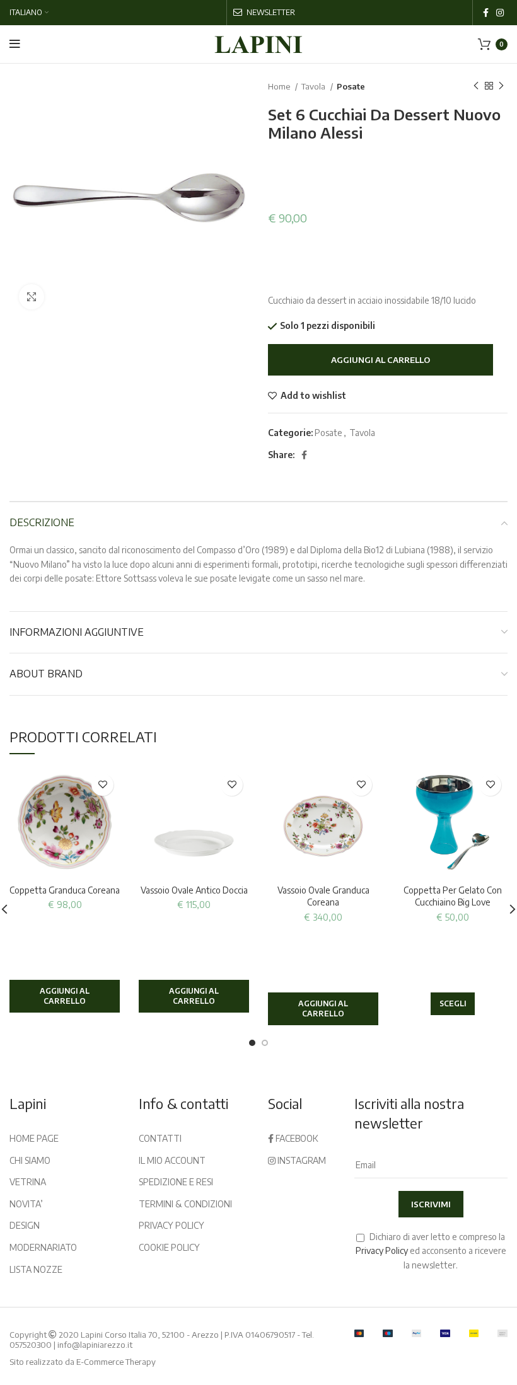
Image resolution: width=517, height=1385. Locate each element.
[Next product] (501, 86)
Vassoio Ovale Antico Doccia (194, 890)
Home (280, 86)
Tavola (314, 86)
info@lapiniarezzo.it (94, 1345)
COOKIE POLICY (169, 1247)
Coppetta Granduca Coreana (64, 890)
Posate (351, 86)
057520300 (30, 1345)
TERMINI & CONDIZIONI (185, 1203)
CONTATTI (160, 1138)
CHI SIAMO (29, 1160)
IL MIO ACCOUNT (172, 1160)
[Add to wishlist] (102, 785)
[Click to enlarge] (31, 296)
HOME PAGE (34, 1138)
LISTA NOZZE (35, 1269)
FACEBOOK (296, 1138)
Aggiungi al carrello (380, 360)
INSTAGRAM (301, 1160)
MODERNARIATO (43, 1247)
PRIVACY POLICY (171, 1225)
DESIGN (24, 1225)
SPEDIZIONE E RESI (176, 1181)
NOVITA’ (26, 1203)
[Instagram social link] (500, 12)
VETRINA (27, 1181)
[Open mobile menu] (14, 44)
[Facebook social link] (485, 12)
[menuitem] (29, 12)
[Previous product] (476, 86)
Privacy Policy (382, 1250)
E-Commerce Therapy (116, 1362)
